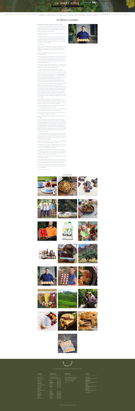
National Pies (89, 15)
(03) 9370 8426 (87, 379)
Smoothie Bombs (41, 15)
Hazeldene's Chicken (127, 14)
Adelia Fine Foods (51, 14)
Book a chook (67, 382)
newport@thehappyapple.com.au (91, 390)
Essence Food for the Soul (19, 14)
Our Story (58, 6)
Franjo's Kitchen (70, 15)
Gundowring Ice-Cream (42, 14)
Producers (63, 6)
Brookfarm (34, 14)
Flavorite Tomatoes (59, 14)
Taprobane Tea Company (51, 15)
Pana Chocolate (28, 14)
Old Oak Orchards (89, 14)
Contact (74, 6)
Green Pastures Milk (68, 14)
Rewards (69, 6)
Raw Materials (81, 14)
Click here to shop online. (69, 380)
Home (53, 6)
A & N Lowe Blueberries (61, 15)
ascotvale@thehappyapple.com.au (91, 378)
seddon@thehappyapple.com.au (91, 386)
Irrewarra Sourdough (8, 14)
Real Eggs (95, 15)
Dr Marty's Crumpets (106, 14)
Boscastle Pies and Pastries (80, 15)
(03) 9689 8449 (87, 392)
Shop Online (88, 2)
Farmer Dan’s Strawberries (116, 14)
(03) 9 (86, 383)
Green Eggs (75, 14)
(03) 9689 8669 (87, 387)
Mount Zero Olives (97, 14)
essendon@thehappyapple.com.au (91, 382)
